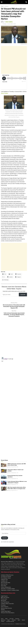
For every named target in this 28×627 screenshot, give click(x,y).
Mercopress (3, 600)
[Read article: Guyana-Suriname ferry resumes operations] (3, 477)
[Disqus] (14, 373)
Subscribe (22, 294)
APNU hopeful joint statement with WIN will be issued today (16, 464)
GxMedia (17, 623)
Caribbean (6, 6)
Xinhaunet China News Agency (7, 612)
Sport (19, 620)
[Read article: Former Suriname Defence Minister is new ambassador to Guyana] (3, 483)
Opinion (23, 620)
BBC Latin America (5, 597)
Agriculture (3, 620)
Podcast (2, 621)
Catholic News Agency (6, 611)
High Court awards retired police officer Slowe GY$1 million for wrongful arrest (16, 488)
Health (8, 620)
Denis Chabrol (9, 21)
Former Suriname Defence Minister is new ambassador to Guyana (17, 482)
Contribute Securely (10, 621)
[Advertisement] (14, 60)
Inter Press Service (5, 602)
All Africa (3, 609)
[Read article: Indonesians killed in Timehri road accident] (3, 471)
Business (17, 618)
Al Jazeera (3, 605)
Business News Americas (6, 608)
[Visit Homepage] (14, 2)
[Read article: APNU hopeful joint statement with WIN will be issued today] (3, 465)
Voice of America (4, 606)
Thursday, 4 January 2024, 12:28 (9, 24)
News (6, 618)
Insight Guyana (4, 596)
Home (2, 6)
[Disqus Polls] (14, 338)
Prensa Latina (4, 599)
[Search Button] (26, 2)
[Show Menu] (1, 2)
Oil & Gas (11, 618)
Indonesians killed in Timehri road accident (15, 470)
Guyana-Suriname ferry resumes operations (14, 476)
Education (14, 620)
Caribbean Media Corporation (7, 603)
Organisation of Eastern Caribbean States (10, 590)
